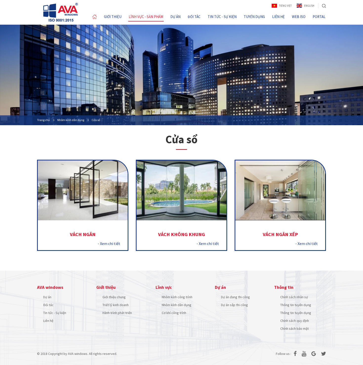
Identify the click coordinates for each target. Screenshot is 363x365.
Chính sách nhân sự (294, 297)
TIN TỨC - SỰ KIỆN (222, 16)
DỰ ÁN (175, 16)
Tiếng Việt (285, 5)
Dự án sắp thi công (234, 305)
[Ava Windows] (60, 12)
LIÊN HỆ (278, 16)
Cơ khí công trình (174, 313)
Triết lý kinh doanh (115, 305)
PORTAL (319, 16)
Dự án (47, 297)
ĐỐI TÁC (194, 16)
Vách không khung (181, 234)
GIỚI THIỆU (112, 16)
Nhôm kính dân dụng (176, 305)
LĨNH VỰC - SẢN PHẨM (146, 16)
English (309, 5)
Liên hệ (48, 320)
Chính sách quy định (294, 320)
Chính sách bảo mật (294, 328)
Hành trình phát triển (117, 313)
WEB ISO (298, 16)
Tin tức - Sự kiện (54, 313)
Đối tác (48, 305)
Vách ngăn (83, 234)
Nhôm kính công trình (177, 297)
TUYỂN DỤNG (254, 16)
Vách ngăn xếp (280, 234)
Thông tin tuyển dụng (295, 305)
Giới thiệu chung (114, 297)
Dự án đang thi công (235, 297)
